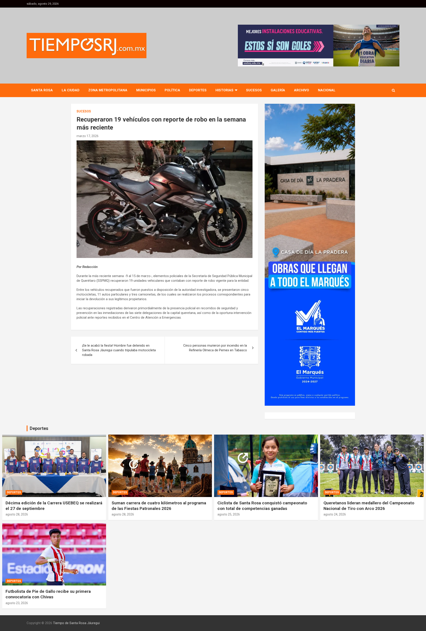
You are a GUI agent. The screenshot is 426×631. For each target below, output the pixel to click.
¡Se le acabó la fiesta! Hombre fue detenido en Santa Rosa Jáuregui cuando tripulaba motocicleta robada (119, 350)
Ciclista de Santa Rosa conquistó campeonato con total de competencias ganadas (262, 505)
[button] (318, 45)
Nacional (326, 90)
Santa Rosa (42, 90)
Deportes (198, 90)
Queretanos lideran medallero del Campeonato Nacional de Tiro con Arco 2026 (368, 505)
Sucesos (254, 90)
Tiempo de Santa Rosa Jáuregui (76, 623)
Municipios (146, 90)
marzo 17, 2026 (88, 136)
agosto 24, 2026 (334, 514)
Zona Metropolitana (107, 90)
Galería (278, 90)
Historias (224, 90)
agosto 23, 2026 (17, 603)
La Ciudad (70, 90)
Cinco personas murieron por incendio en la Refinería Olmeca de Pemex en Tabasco (215, 347)
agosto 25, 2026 (228, 514)
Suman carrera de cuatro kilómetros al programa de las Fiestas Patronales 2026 (159, 505)
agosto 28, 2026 (17, 514)
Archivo (301, 90)
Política (172, 90)
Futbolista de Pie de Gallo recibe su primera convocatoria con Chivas (48, 594)
